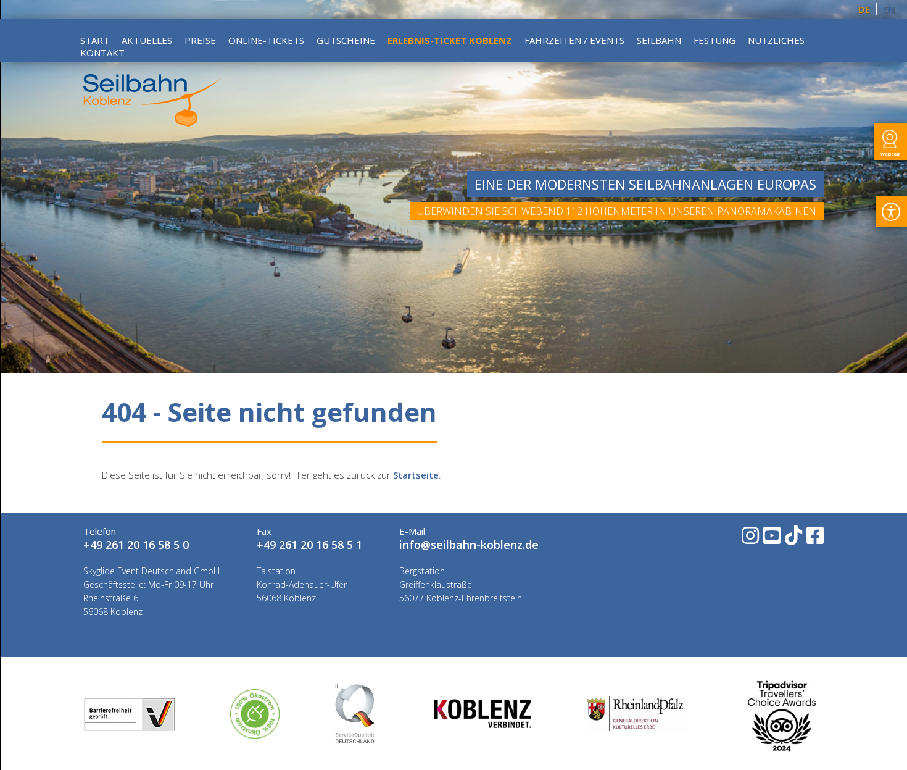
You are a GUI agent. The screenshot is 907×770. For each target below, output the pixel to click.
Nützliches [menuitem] (776, 40)
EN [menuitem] (889, 9)
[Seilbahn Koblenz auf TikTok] (792, 539)
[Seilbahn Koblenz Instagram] (749, 539)
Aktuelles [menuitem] (147, 40)
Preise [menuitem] (200, 40)
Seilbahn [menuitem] (659, 40)
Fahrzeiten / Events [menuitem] (574, 40)
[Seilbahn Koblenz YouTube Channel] (771, 539)
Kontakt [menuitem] (102, 52)
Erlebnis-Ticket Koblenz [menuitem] (449, 40)
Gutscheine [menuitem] (346, 40)
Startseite (416, 475)
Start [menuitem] (94, 40)
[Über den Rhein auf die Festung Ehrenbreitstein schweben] (151, 123)
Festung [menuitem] (714, 40)
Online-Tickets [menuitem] (266, 40)
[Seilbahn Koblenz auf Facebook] (814, 539)
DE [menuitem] (864, 9)
